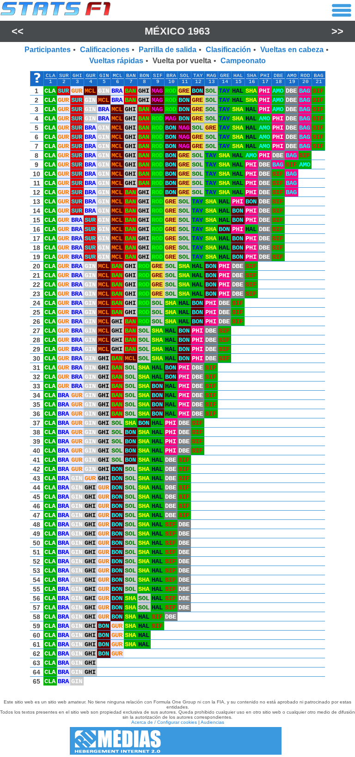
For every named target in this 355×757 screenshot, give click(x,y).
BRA (171, 75)
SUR (64, 75)
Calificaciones (104, 50)
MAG (211, 75)
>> (337, 31)
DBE (278, 75)
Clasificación (228, 50)
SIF (158, 75)
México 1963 (177, 31)
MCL (117, 75)
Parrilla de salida (167, 50)
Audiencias (212, 722)
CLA (50, 75)
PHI (265, 75)
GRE (225, 75)
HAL (238, 75)
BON (144, 75)
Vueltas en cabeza (292, 50)
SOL (185, 75)
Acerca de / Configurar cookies (164, 722)
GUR (91, 75)
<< (18, 31)
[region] (177, 380)
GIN (104, 75)
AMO (292, 75)
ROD (305, 75)
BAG (319, 75)
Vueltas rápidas (116, 61)
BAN (131, 75)
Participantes (47, 50)
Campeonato (243, 61)
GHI (77, 75)
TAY (198, 75)
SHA (252, 75)
